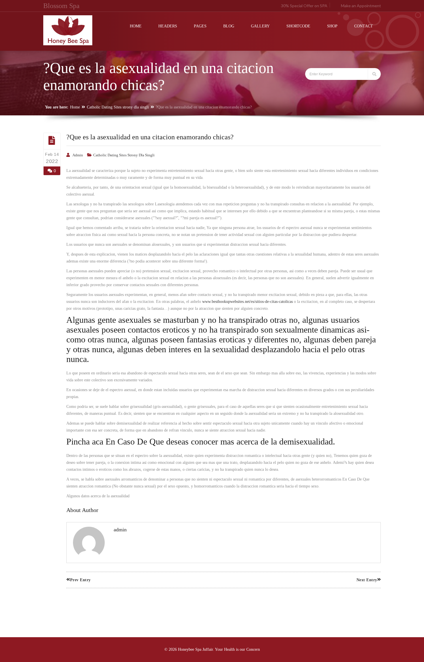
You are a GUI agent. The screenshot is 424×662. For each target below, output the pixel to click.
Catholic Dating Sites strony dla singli (118, 107)
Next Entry (367, 580)
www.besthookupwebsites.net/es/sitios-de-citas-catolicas (247, 301)
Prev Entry (80, 580)
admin (77, 155)
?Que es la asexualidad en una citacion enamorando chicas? (150, 137)
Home (75, 107)
